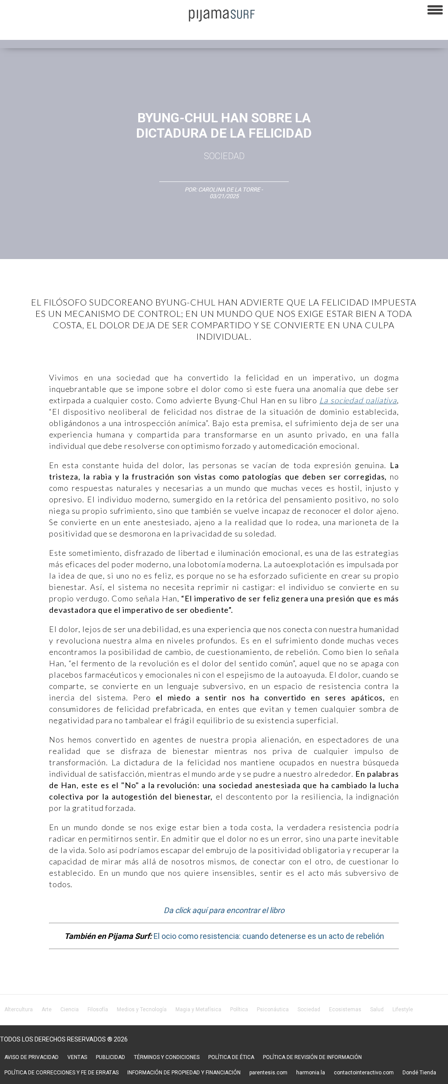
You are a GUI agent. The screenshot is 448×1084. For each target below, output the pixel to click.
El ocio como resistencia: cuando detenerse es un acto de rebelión (269, 936)
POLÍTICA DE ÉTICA (231, 1057)
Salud (377, 1009)
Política (239, 1009)
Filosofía (98, 1009)
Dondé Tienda (419, 1073)
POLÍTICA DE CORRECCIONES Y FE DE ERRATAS (61, 1073)
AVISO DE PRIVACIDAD (31, 1057)
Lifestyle (402, 1009)
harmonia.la (310, 1073)
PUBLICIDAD (110, 1057)
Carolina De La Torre (229, 189)
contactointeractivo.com (364, 1073)
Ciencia (69, 1009)
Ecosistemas (345, 1009)
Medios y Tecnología (142, 1009)
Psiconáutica (273, 1009)
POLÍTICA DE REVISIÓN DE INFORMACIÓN (312, 1057)
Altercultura (18, 1009)
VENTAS (77, 1057)
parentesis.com (268, 1073)
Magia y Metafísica (198, 1009)
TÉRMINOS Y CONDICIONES (167, 1057)
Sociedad (224, 156)
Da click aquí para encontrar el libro (224, 910)
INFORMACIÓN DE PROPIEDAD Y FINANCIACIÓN (184, 1073)
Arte (47, 1009)
